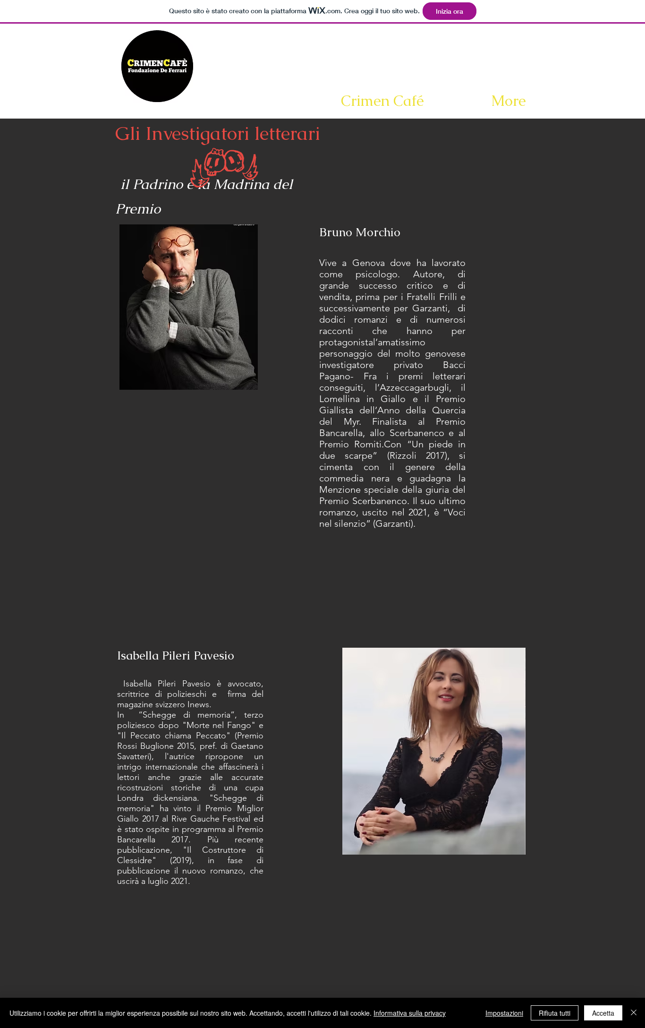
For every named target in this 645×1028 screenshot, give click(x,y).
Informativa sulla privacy (409, 1013)
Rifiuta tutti (554, 1013)
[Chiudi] (633, 1012)
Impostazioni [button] (504, 1013)
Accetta (603, 1013)
